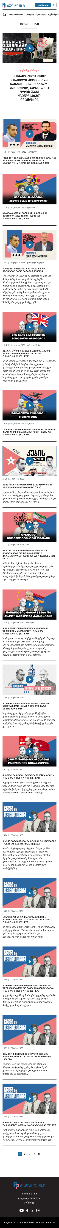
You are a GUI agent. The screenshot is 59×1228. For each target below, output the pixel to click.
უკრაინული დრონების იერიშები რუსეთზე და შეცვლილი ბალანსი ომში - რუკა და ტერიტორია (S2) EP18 (29, 432)
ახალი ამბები (16, 14)
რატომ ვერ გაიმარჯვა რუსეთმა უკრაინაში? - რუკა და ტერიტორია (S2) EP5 (29, 1124)
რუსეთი (30, 423)
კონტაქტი (29, 1202)
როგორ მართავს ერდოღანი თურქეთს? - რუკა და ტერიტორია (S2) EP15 (28, 776)
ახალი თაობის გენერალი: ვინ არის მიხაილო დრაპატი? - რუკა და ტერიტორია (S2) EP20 (25, 216)
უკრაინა (31, 207)
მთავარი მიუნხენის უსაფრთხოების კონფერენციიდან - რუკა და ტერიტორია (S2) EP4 (28, 1056)
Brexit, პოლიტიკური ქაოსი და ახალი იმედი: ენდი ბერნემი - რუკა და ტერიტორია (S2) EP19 (27, 353)
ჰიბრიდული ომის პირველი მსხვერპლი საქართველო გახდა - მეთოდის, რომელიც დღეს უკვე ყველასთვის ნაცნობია (30, 88)
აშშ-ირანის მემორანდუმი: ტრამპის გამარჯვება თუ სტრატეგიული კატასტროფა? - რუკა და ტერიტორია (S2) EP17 (29, 554)
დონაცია (43, 5)
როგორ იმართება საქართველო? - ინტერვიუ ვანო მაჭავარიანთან (24, 270)
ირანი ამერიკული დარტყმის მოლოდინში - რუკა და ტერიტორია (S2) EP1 (29, 842)
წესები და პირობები (29, 1198)
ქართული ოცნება (35, 262)
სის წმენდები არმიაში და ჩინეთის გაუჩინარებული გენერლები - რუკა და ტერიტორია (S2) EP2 (27, 919)
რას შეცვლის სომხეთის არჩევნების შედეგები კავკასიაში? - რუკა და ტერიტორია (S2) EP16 (25, 631)
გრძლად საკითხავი (35, 14)
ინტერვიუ (32, 152)
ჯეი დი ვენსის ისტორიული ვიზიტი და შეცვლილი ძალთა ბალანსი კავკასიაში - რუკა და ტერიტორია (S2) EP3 (28, 988)
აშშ (27, 544)
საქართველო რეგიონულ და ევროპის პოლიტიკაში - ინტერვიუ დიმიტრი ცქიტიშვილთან (26, 706)
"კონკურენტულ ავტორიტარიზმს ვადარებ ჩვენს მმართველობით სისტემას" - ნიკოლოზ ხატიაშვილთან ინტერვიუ (29, 160)
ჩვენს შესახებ (29, 1193)
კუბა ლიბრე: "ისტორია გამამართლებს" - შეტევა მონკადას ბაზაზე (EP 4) (29, 486)
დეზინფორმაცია (29, 70)
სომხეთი (30, 622)
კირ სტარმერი (34, 345)
